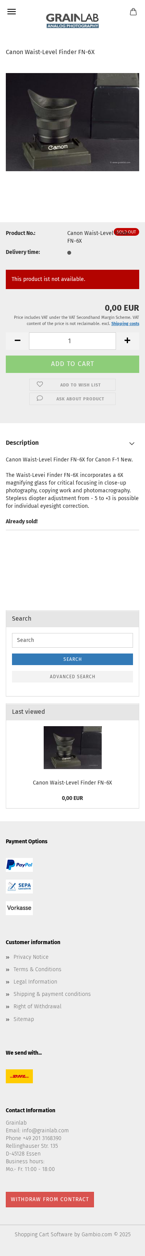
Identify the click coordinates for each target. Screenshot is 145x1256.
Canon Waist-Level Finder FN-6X (72, 782)
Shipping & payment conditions (52, 994)
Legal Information (35, 982)
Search (72, 659)
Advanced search (73, 676)
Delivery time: (23, 252)
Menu (11, 11)
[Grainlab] (72, 19)
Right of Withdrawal (37, 1006)
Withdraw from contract (50, 1199)
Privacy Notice (31, 957)
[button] (17, 341)
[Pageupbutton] (123, 1244)
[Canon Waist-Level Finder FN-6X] (72, 121)
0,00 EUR (72, 798)
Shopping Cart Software (44, 1234)
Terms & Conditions (37, 969)
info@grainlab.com (45, 1130)
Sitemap (24, 1019)
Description (22, 442)
